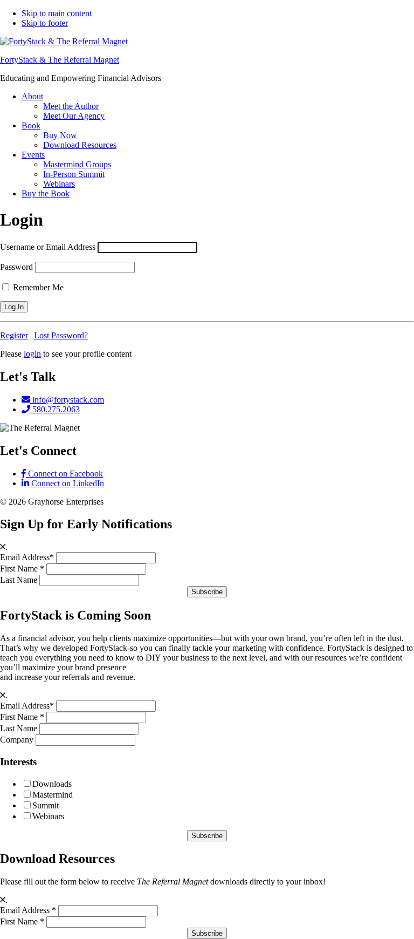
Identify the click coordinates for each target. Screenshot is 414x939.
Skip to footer (45, 23)
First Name (22, 568)
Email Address (27, 557)
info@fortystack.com (67, 399)
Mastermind (52, 794)
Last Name (18, 579)
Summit (45, 805)
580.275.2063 (55, 409)
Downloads (52, 783)
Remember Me (37, 287)
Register (14, 335)
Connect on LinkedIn (66, 483)
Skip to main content (57, 13)
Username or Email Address (47, 246)
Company (16, 739)
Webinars (48, 816)
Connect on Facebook (64, 473)
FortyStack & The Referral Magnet (59, 59)
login (32, 353)
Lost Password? (61, 335)
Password (16, 266)
